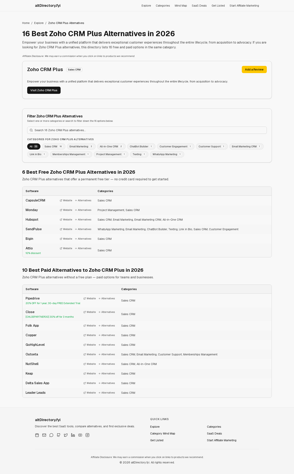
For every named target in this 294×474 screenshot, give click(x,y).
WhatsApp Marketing (111, 229)
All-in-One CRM (173, 219)
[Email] (44, 435)
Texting (173, 229)
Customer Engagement (223, 229)
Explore (146, 5)
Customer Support (170, 354)
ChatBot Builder (157, 229)
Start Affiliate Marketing (244, 5)
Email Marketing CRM (147, 219)
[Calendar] (37, 435)
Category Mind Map (162, 433)
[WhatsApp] (51, 435)
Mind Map (181, 5)
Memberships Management (200, 354)
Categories (163, 5)
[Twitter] (66, 435)
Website (67, 200)
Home (26, 23)
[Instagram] (87, 435)
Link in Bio (185, 229)
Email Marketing (123, 219)
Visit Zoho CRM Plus (43, 90)
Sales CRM (105, 200)
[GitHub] (59, 435)
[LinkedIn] (73, 435)
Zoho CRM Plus (45, 69)
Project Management (111, 210)
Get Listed (218, 5)
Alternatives (84, 200)
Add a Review (254, 69)
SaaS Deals (199, 5)
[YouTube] (80, 435)
